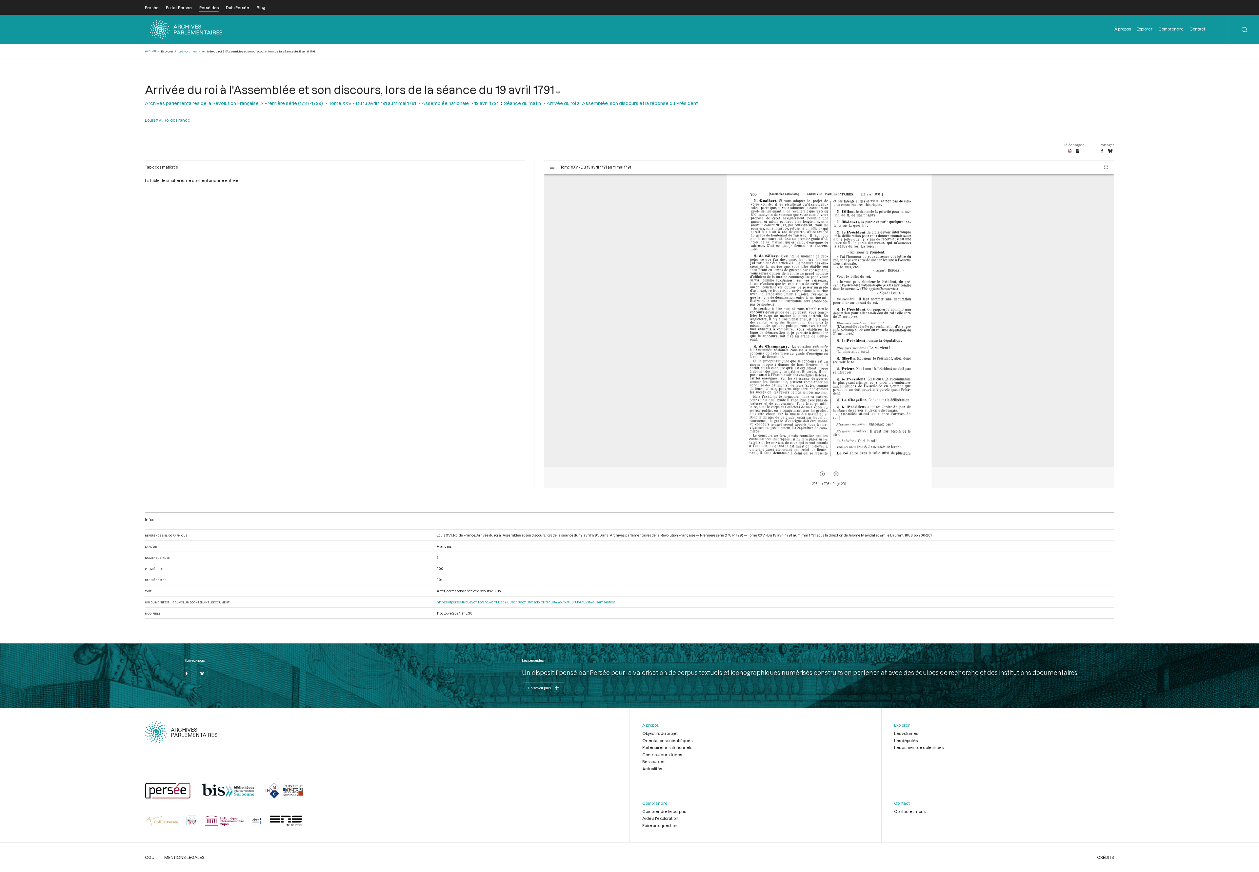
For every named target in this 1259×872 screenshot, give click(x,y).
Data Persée (237, 7)
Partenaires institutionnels (667, 747)
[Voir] (558, 89)
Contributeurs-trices (662, 754)
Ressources (653, 761)
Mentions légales (184, 857)
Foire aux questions (660, 825)
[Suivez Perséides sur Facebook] (186, 673)
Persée (152, 7)
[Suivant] (836, 474)
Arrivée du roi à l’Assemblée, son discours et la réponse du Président (622, 103)
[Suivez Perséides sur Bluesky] (202, 673)
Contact (1197, 29)
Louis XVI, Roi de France (167, 120)
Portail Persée (179, 7)
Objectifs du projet (660, 733)
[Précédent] (822, 474)
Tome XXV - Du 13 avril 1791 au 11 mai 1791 (372, 103)
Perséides (209, 7)
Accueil (150, 51)
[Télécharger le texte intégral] (1077, 151)
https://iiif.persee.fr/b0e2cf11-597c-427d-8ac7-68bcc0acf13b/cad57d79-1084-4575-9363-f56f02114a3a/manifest (526, 602)
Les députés (906, 740)
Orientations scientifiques (667, 740)
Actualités (652, 768)
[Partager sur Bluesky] (1110, 151)
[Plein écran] (1106, 167)
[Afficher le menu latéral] (552, 167)
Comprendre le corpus (664, 811)
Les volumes (187, 51)
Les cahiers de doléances (919, 747)
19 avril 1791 (486, 103)
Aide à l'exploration (660, 818)
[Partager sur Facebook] (1102, 151)
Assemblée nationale (445, 103)
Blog (261, 7)
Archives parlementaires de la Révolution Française (202, 103)
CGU (149, 857)
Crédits (1105, 857)
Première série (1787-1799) (293, 103)
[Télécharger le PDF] (1070, 151)
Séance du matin (522, 103)
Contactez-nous (910, 811)
